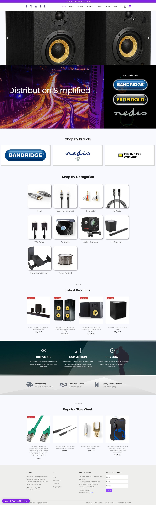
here (92, 493)
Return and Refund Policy (94, 503)
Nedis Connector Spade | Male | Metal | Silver (91, 447)
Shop (54, 477)
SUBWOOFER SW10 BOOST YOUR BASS (117, 328)
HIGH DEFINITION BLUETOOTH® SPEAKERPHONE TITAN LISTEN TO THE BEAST (91, 329)
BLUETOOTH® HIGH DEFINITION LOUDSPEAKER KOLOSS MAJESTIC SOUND (65, 329)
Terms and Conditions (124, 503)
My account (57, 480)
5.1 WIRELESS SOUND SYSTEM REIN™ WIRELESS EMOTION (38, 328)
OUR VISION (43, 357)
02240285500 (86, 490)
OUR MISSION (78, 357)
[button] (75, 63)
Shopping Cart (57, 487)
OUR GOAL (112, 357)
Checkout (56, 483)
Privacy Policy (109, 503)
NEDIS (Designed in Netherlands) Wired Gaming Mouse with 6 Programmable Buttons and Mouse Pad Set (118, 449)
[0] (128, 7)
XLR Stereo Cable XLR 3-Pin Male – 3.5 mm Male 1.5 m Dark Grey (65, 447)
